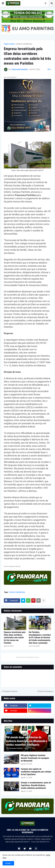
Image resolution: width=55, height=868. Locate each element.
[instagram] (39, 710)
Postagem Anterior (10, 691)
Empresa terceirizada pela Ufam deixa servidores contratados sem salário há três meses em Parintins (14, 637)
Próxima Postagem (44, 691)
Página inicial (9, 44)
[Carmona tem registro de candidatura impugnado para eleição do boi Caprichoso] (11, 773)
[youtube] (30, 848)
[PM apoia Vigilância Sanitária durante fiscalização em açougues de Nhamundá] (11, 759)
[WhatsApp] (28, 600)
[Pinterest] (33, 600)
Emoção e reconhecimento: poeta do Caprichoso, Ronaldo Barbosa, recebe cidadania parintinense (36, 785)
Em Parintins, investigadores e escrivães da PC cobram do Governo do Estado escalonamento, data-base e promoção (40, 637)
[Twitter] (23, 600)
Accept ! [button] (8, 863)
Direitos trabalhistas (24, 44)
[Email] (38, 600)
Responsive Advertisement (27, 657)
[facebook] (19, 848)
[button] (3, 3)
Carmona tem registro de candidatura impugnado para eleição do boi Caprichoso (36, 772)
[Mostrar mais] (43, 600)
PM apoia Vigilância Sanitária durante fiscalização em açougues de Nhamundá (35, 758)
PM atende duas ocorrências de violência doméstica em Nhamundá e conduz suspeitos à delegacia (26, 741)
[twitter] (39, 705)
